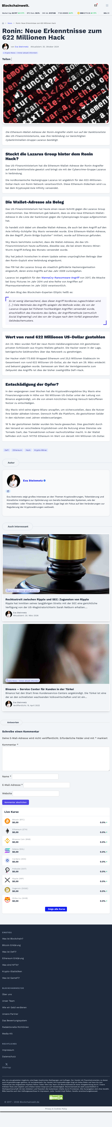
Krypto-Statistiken (12, 971)
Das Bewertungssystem (14, 1020)
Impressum (8, 1050)
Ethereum (17, 450)
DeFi (7, 450)
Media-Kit (7, 1033)
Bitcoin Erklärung (11, 945)
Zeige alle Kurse (56, 909)
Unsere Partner (10, 1014)
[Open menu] (107, 5)
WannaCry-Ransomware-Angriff (60, 277)
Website (7, 793)
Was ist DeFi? (9, 951)
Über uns (7, 994)
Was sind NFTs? (10, 965)
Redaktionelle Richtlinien (15, 1027)
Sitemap (6, 1067)
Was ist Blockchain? (12, 938)
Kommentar (10, 744)
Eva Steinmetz (33, 480)
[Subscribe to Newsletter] (95, 5)
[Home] (3, 23)
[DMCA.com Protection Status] (56, 1097)
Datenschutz (9, 1056)
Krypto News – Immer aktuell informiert (21, 53)
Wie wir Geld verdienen (14, 1007)
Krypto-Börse (40, 450)
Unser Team (8, 1001)
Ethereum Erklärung (13, 958)
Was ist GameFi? (11, 978)
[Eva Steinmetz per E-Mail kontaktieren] (8, 491)
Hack (28, 450)
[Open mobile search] (101, 5)
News (10, 23)
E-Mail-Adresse (12, 784)
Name (6, 776)
